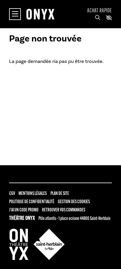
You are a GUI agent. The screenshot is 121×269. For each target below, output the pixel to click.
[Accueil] (40, 14)
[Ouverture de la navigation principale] (15, 14)
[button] (109, 17)
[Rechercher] (98, 18)
